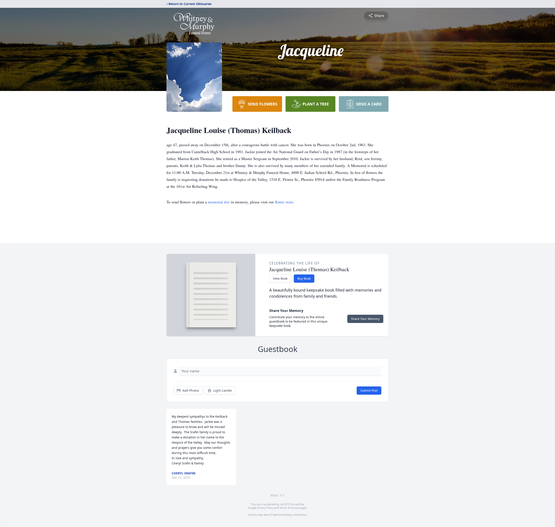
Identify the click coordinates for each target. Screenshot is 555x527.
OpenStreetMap (282, 515)
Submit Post (369, 390)
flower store (284, 201)
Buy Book (304, 278)
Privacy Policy (265, 508)
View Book (280, 278)
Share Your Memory (365, 319)
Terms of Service (289, 508)
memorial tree (219, 201)
